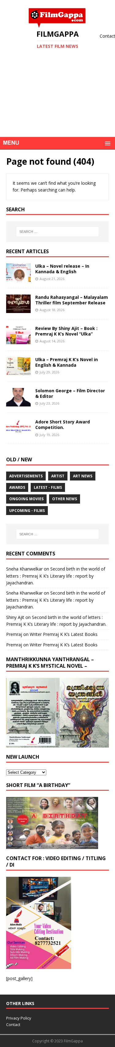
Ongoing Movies (26, 498)
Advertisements (26, 476)
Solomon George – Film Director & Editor (70, 393)
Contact (13, 1024)
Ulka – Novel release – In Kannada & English (62, 268)
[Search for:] (57, 231)
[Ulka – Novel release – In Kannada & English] (18, 278)
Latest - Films (48, 487)
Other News (64, 498)
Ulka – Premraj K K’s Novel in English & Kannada (66, 362)
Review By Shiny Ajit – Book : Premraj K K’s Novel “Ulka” (66, 331)
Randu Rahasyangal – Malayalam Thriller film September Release (71, 300)
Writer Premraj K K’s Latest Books (64, 634)
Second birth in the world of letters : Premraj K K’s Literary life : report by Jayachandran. (55, 576)
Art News (82, 476)
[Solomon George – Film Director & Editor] (18, 403)
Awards (17, 487)
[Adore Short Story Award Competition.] (18, 434)
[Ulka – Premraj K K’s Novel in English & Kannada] (18, 372)
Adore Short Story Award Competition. (62, 424)
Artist (57, 476)
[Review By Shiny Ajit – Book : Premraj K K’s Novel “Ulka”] (18, 341)
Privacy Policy (18, 1018)
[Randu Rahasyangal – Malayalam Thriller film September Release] (18, 309)
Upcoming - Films (27, 510)
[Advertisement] (57, 103)
